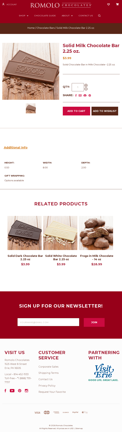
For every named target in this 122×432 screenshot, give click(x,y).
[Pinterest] (19, 391)
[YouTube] (12, 391)
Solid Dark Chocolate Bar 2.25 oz (25, 257)
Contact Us (86, 15)
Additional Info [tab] (16, 147)
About (66, 15)
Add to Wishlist (105, 111)
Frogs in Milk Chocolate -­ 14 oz (96, 257)
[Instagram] (26, 391)
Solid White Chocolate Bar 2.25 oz (61, 257)
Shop (22, 15)
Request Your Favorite (52, 392)
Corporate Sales (48, 366)
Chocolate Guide (45, 15)
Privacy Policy (47, 385)
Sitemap (79, 428)
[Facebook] (5, 391)
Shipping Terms (48, 373)
